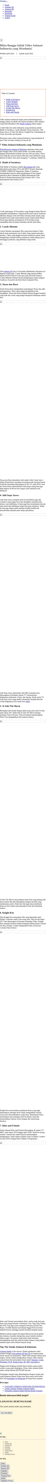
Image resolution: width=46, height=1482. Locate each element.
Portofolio (8, 13)
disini (28, 701)
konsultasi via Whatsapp (16, 1378)
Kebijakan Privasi (10, 1454)
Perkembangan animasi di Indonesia (13, 149)
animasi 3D (8, 271)
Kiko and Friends (12, 112)
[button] (1, 40)
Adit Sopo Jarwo (12, 106)
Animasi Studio (6, 1351)
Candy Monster (12, 102)
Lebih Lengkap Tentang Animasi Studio (20, 1389)
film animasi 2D (29, 167)
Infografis (8, 11)
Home (7, 5)
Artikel (7, 18)
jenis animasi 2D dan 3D (21, 1354)
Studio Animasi (25, 124)
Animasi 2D (9, 7)
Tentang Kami (10, 16)
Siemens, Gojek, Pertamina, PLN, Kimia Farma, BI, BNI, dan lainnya (22, 1361)
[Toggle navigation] (7, 1)
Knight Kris (10, 110)
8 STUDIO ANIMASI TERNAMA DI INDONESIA (25, 1387)
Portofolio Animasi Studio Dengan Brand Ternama (23, 1391)
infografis (7, 1447)
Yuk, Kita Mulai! (6, 1413)
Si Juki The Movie (13, 108)
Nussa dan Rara (12, 104)
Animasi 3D (9, 9)
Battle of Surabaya (13, 100)
